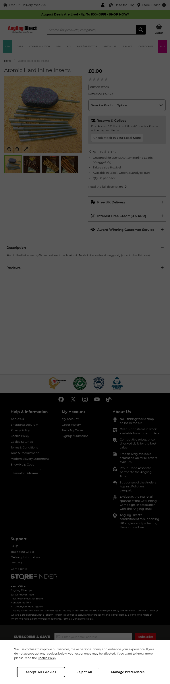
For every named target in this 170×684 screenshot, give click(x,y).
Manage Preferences (128, 672)
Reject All (84, 672)
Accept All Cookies (41, 672)
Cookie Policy (47, 658)
